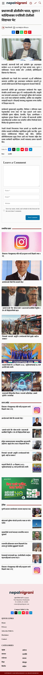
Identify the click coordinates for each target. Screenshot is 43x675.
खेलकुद (24, 662)
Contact (4, 639)
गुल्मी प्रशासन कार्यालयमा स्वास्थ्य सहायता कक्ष (16, 509)
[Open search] (40, 3)
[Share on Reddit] (25, 32)
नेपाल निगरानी (8, 27)
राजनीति (10, 154)
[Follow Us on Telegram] (30, 612)
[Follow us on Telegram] (30, 149)
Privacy (4, 627)
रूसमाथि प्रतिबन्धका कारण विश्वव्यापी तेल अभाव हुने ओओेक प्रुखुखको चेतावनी (14, 545)
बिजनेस (4, 666)
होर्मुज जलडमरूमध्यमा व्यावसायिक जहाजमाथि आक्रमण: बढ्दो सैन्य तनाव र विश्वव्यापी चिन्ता (16, 442)
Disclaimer (5, 635)
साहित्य (24, 666)
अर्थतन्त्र (24, 650)
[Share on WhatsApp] (21, 32)
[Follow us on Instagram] (26, 149)
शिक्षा (3, 662)
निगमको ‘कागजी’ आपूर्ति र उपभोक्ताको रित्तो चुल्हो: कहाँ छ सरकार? (20, 337)
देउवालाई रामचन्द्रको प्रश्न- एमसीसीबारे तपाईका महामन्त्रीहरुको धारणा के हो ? (16, 556)
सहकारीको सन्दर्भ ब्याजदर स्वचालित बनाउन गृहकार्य (15, 533)
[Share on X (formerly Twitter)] (17, 32)
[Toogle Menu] (3, 3)
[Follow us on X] (13, 149)
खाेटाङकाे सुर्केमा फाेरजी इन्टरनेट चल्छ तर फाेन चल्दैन (16, 521)
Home (4, 623)
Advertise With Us (7, 631)
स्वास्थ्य (24, 658)
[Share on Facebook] (13, 32)
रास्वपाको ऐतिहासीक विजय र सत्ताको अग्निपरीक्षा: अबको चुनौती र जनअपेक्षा (19, 394)
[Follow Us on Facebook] (12, 612)
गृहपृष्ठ (3, 650)
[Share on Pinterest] (29, 32)
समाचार (4, 654)
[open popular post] (35, 3)
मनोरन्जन (4, 658)
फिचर (3, 154)
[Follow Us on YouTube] (23, 612)
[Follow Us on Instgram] (27, 612)
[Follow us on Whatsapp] (18, 149)
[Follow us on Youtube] (22, 149)
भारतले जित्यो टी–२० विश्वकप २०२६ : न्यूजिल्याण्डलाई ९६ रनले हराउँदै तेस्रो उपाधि (21, 366)
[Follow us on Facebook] (9, 149)
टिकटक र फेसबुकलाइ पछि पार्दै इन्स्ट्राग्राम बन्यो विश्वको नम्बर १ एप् (21, 255)
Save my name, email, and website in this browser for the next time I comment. (23, 210)
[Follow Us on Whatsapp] (19, 612)
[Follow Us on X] (15, 612)
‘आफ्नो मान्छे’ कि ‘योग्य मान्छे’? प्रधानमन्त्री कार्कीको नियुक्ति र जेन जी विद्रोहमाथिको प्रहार (21, 309)
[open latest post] (30, 3)
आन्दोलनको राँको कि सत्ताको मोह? (13, 282)
